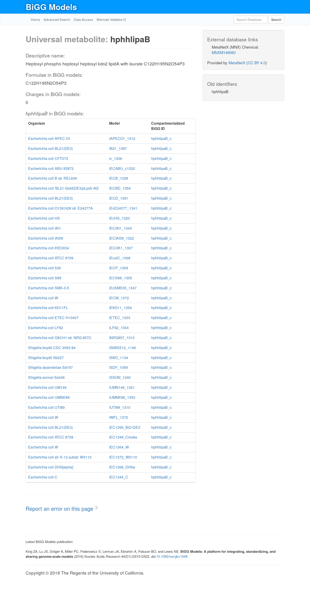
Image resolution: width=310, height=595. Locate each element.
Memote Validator (110, 19)
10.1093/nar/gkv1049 (171, 556)
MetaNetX (237, 62)
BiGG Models (51, 6)
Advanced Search (57, 19)
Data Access (83, 19)
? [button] (96, 508)
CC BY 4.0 (257, 62)
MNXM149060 (224, 52)
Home (35, 19)
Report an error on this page (60, 508)
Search (276, 19)
